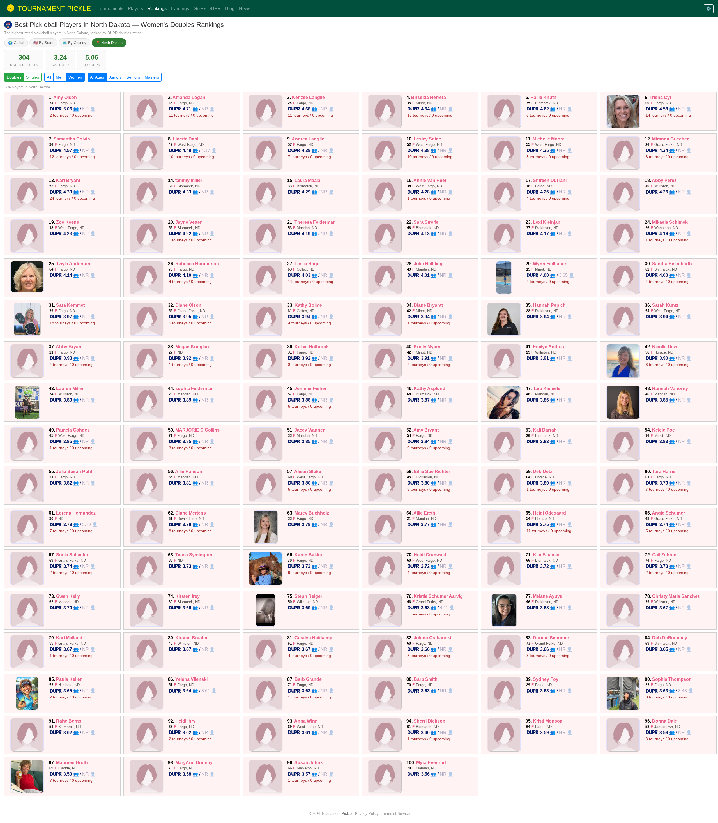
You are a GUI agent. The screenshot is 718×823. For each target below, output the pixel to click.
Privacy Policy (367, 814)
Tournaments (110, 8)
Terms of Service (396, 814)
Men (60, 77)
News (244, 8)
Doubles (14, 77)
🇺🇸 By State (43, 43)
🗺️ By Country (74, 43)
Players (135, 8)
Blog (229, 8)
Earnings (180, 8)
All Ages (97, 77)
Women (75, 77)
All (49, 77)
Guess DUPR (207, 8)
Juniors (115, 77)
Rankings (157, 8)
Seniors (133, 77)
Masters (152, 77)
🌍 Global (16, 43)
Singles (32, 77)
